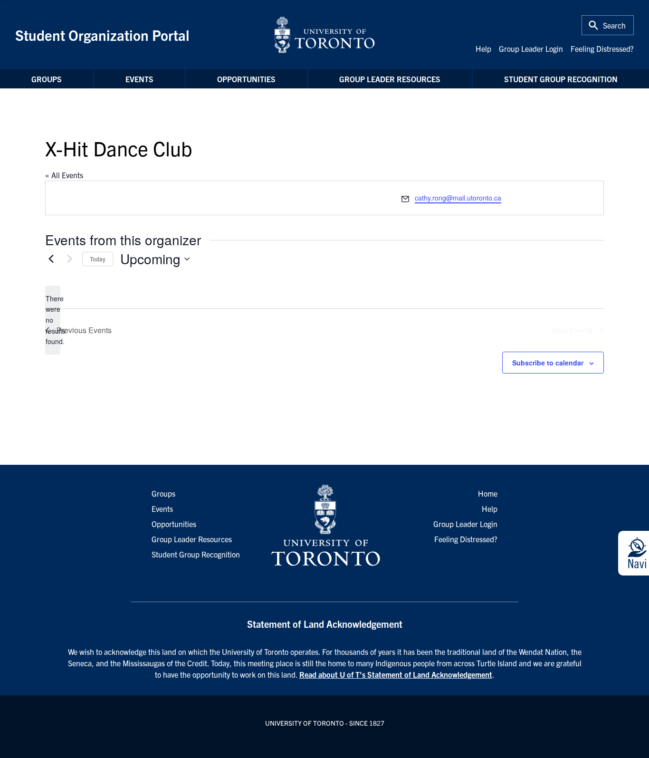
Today (97, 259)
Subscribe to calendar (547, 362)
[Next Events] (69, 259)
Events (139, 79)
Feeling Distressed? (602, 48)
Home (487, 493)
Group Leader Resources (389, 79)
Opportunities (246, 79)
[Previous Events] (51, 259)
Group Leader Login (531, 48)
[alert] (52, 320)
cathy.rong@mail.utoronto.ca (458, 197)
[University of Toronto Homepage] (324, 525)
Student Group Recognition (561, 79)
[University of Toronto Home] (324, 35)
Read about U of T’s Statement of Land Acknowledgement (395, 674)
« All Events (64, 175)
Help (483, 48)
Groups (46, 79)
